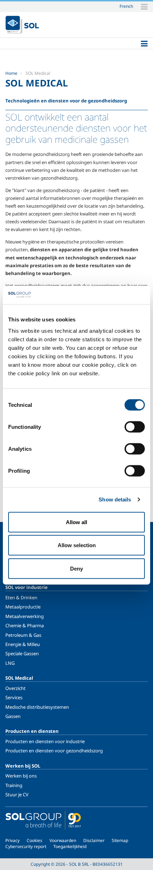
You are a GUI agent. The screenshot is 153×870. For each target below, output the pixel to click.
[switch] (135, 426)
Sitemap (120, 840)
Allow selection (77, 545)
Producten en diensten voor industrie (45, 741)
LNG (10, 663)
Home (11, 73)
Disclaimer (94, 840)
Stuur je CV (16, 794)
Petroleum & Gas (23, 635)
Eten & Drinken (21, 597)
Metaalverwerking (24, 616)
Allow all (76, 522)
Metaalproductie (23, 607)
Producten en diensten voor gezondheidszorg (54, 750)
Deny (76, 568)
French (126, 6)
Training (13, 785)
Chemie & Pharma (24, 625)
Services (13, 697)
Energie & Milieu (22, 644)
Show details (115, 499)
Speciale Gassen (22, 653)
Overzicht (15, 688)
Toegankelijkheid (69, 846)
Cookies (34, 840)
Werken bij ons (21, 776)
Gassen (13, 716)
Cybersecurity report (25, 846)
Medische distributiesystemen (37, 707)
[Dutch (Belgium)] (22, 25)
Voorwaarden (62, 840)
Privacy (12, 840)
